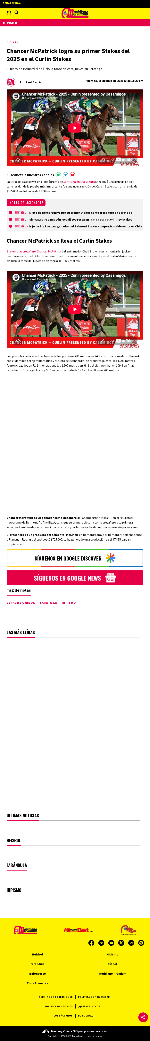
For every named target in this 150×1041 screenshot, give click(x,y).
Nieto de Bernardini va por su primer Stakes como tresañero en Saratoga (80, 213)
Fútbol (112, 964)
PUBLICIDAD (86, 1015)
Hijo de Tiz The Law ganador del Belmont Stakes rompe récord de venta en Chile (85, 226)
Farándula (37, 964)
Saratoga (48, 603)
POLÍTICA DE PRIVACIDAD (94, 996)
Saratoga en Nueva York (79, 182)
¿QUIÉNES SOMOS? (90, 1006)
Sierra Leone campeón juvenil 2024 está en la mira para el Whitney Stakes (80, 219)
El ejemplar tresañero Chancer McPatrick (34, 251)
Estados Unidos (21, 603)
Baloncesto (37, 973)
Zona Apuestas (37, 983)
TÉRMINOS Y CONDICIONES (56, 996)
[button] (143, 1017)
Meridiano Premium (112, 973)
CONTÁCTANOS (63, 1015)
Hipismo (13, 42)
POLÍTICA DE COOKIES (59, 1006)
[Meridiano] (75, 13)
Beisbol (37, 954)
